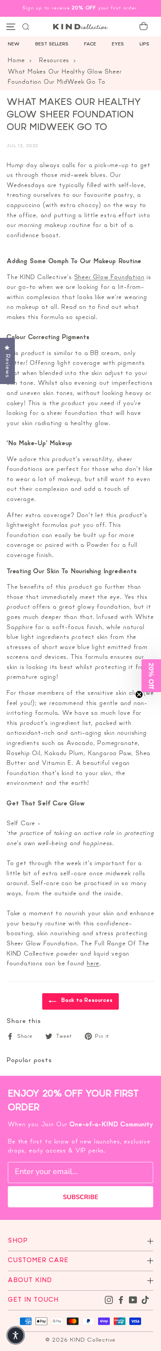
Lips (144, 44)
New (14, 44)
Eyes (118, 44)
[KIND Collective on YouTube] (133, 1300)
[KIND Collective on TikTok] (145, 1300)
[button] (151, 675)
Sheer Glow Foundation (109, 277)
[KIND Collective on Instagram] (109, 1300)
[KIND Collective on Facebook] (121, 1300)
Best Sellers (51, 44)
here (93, 964)
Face (90, 44)
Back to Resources (85, 1000)
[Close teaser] (139, 694)
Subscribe (80, 1197)
